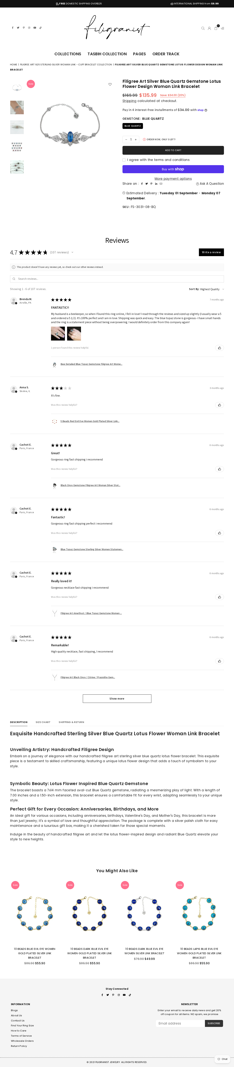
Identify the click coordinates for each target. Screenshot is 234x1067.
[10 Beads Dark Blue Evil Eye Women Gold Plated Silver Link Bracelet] (89, 912)
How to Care (19, 1030)
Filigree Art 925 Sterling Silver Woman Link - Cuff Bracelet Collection (66, 64)
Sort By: (194, 289)
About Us (16, 1015)
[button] (216, 27)
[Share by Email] (160, 183)
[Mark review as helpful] (219, 348)
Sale (31, 83)
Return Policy (19, 1046)
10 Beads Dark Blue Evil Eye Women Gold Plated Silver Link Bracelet (89, 953)
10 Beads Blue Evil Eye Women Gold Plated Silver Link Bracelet (34, 953)
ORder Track (166, 54)
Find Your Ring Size (22, 1025)
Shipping (129, 101)
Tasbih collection (107, 54)
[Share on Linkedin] (156, 183)
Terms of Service (21, 1036)
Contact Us (17, 1020)
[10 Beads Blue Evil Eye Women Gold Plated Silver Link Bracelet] (34, 912)
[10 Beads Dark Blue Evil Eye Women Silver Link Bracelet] (144, 912)
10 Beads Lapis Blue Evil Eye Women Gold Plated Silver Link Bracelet (199, 953)
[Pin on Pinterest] (151, 183)
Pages (139, 54)
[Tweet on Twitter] (146, 183)
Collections (67, 54)
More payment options (173, 178)
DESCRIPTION (18, 722)
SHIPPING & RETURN (71, 722)
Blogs (14, 1010)
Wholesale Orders (22, 1041)
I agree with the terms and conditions (158, 160)
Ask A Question (211, 183)
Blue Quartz (132, 126)
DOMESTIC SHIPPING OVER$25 (54, 3)
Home (13, 64)
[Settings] (221, 27)
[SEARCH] (203, 27)
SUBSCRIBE (214, 1023)
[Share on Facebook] (141, 183)
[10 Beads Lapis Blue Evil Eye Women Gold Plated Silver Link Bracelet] (199, 912)
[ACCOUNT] (209, 27)
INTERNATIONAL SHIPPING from (170, 3)
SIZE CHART (43, 722)
